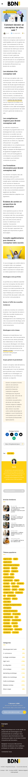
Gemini (15, 589)
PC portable (16, 614)
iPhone (15, 598)
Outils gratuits (14, 772)
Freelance (7, 589)
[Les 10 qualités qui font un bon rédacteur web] (6, 541)
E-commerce (7, 653)
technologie (7, 626)
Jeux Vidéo (7, 602)
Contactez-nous (7, 751)
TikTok (15, 626)
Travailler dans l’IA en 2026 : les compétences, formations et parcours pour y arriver (18, 509)
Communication (8, 577)
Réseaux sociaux (8, 685)
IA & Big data (7, 665)
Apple (15, 559)
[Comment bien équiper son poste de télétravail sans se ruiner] (6, 525)
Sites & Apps (7, 689)
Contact (2, 770)
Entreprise (20, 583)
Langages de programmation (12, 605)
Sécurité (14, 623)
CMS (12, 574)
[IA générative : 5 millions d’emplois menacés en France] (6, 533)
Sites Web (10, 453)
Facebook (6, 586)
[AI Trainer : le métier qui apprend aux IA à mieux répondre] (6, 517)
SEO (16, 617)
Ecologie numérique (9, 657)
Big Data (14, 568)
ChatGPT (6, 571)
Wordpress (7, 632)
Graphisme (19, 592)
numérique (7, 614)
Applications (7, 562)
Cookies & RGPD (13, 770)
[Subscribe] (24, 712)
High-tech (6, 661)
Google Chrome (8, 592)
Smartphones (16, 620)
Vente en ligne (8, 629)
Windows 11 (18, 629)
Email (13, 583)
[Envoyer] (22, 491)
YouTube (15, 632)
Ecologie (6, 583)
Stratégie (6, 623)
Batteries (6, 568)
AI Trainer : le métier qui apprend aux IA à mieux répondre (17, 518)
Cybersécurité (8, 580)
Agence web (7, 559)
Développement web (10, 649)
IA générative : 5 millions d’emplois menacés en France (17, 534)
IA (4, 595)
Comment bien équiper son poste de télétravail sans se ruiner (18, 526)
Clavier (6, 574)
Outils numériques (8, 681)
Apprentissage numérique (11, 565)
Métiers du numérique (9, 12)
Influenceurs (11, 595)
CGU (7, 770)
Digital (16, 580)
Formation (15, 586)
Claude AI (14, 571)
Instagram (7, 598)
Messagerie (7, 608)
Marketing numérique (10, 673)
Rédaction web (8, 617)
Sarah (14, 467)
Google (21, 589)
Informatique (7, 669)
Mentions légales (23, 770)
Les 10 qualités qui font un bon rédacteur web (17, 541)
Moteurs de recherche (10, 611)
